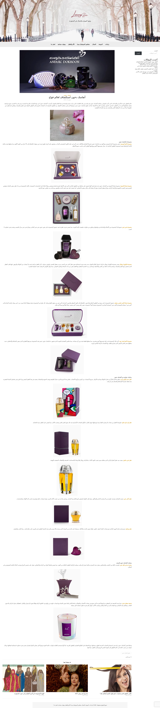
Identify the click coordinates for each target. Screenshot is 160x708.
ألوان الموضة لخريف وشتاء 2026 (149, 64)
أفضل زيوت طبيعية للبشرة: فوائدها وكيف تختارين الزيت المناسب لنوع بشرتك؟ (147, 62)
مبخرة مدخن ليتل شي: (126, 565)
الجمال (94, 44)
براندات (107, 44)
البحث (156, 51)
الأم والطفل (71, 44)
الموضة (101, 44)
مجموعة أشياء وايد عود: (125, 341)
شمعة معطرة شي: (127, 603)
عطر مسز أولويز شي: (126, 379)
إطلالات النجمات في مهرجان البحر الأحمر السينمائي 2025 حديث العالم (147, 72)
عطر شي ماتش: (127, 460)
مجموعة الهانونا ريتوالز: (125, 264)
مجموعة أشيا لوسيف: (126, 144)
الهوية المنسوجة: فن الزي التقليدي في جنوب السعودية (29, 693)
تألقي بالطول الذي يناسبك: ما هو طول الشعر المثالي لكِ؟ (115, 693)
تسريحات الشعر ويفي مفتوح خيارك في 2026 (147, 66)
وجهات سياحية (62, 44)
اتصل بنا (53, 44)
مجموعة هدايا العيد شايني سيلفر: (123, 303)
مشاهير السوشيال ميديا (83, 44)
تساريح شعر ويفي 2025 (81, 693)
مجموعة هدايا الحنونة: (126, 186)
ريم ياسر (128, 657)
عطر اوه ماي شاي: (127, 422)
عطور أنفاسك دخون (126, 653)
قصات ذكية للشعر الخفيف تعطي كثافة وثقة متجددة (146, 69)
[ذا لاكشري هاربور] (80, 14)
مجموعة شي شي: (127, 227)
